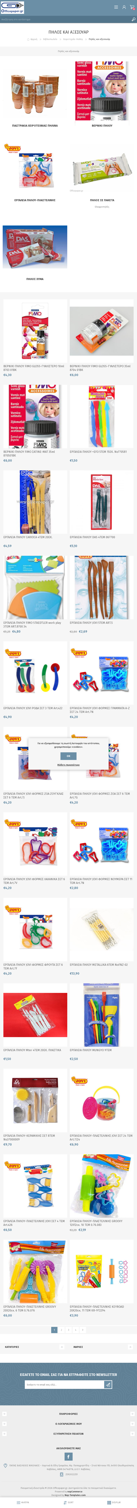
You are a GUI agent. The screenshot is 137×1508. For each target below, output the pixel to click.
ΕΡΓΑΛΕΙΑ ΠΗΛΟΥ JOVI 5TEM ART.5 (91, 622)
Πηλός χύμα (34, 279)
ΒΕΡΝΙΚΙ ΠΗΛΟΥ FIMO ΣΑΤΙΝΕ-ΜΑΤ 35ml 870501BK (29, 453)
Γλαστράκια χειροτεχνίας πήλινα (35, 125)
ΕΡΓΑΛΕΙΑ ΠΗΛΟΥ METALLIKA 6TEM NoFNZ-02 (99, 964)
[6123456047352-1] (102, 929)
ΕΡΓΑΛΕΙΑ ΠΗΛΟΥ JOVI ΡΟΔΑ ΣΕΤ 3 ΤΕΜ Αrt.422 (32, 708)
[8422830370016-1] (35, 1100)
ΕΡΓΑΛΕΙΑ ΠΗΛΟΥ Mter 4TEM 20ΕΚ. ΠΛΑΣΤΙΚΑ (32, 1050)
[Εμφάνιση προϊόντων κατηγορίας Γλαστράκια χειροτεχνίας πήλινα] (35, 93)
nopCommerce (74, 1491)
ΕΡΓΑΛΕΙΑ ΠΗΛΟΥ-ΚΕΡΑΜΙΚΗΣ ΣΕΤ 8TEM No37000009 (29, 1137)
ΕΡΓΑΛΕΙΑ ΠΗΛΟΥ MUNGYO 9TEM (91, 1050)
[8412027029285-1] (35, 844)
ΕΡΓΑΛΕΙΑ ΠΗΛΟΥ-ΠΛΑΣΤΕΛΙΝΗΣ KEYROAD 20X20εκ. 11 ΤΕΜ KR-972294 (97, 1308)
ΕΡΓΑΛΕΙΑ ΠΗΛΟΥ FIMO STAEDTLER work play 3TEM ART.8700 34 (32, 624)
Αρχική (34, 39)
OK (68, 756)
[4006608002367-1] (35, 331)
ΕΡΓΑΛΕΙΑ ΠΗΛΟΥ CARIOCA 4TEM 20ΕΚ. (27, 537)
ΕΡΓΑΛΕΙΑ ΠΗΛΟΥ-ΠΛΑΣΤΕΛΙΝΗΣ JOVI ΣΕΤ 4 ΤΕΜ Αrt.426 (34, 1223)
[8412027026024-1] (35, 1186)
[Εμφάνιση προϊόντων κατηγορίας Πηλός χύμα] (35, 247)
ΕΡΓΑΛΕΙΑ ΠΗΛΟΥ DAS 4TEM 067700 (92, 537)
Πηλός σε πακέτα (102, 200)
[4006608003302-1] (102, 331)
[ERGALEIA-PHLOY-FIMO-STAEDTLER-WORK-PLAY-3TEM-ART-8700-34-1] (35, 587)
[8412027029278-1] (35, 929)
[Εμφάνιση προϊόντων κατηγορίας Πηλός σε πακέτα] (102, 168)
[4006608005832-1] (35, 416)
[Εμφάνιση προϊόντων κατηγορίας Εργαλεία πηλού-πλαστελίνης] (35, 168)
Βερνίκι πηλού (102, 125)
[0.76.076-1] (35, 1271)
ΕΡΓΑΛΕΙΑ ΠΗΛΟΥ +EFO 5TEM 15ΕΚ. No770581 (98, 451)
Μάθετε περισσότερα (68, 764)
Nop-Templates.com (75, 1495)
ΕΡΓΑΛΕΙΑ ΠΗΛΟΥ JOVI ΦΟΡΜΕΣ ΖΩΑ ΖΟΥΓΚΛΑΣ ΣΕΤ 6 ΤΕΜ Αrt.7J (33, 795)
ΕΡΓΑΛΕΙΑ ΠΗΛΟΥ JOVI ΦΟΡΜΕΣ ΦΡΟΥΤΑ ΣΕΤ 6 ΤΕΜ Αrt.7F (33, 966)
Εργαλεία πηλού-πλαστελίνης (34, 200)
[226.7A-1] (102, 673)
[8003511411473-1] (35, 502)
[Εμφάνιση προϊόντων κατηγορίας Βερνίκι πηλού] (102, 93)
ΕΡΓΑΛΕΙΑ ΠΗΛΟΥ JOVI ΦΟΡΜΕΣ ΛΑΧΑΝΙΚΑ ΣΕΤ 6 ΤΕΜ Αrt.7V (34, 881)
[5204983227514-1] (102, 416)
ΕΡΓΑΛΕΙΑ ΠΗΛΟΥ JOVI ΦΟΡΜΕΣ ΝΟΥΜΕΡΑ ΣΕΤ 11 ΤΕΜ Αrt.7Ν (101, 881)
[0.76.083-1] (102, 1186)
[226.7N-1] (102, 844)
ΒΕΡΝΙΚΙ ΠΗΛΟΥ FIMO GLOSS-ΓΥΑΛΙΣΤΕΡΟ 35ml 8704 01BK (100, 368)
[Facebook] (69, 1457)
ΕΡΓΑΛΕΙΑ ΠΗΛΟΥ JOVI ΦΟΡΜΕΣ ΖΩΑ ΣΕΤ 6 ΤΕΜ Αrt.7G (100, 795)
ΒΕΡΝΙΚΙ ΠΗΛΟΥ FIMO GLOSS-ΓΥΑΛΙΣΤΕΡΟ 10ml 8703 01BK (33, 368)
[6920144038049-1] (35, 1015)
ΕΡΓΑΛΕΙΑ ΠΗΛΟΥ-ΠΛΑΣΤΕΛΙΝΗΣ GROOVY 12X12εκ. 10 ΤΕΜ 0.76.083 (96, 1223)
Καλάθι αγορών (132, 7)
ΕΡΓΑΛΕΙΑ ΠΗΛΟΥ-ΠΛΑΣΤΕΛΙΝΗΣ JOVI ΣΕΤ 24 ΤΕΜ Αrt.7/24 (101, 1137)
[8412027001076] (102, 587)
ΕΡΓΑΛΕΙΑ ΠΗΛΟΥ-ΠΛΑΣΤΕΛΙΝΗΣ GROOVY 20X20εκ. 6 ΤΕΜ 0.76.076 (29, 1308)
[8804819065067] (102, 1015)
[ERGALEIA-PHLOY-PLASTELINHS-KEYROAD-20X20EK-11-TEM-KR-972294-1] (102, 1271)
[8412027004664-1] (102, 1100)
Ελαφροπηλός (102, 206)
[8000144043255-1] (102, 502)
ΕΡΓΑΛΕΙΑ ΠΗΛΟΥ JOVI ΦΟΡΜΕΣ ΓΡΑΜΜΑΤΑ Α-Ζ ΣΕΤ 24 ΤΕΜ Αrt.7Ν (100, 710)
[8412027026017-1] (35, 673)
